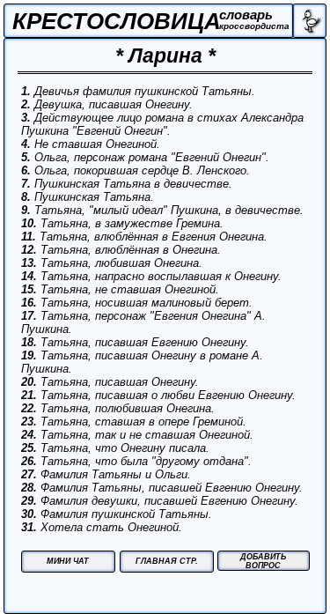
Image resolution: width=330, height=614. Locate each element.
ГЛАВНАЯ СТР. (167, 561)
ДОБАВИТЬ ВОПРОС (263, 561)
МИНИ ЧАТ (68, 561)
